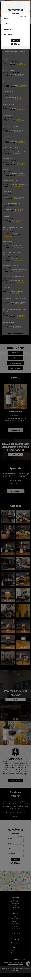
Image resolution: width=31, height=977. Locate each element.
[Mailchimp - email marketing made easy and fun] (15, 45)
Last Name (7, 23)
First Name (7, 18)
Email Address (8, 29)
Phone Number (8, 34)
